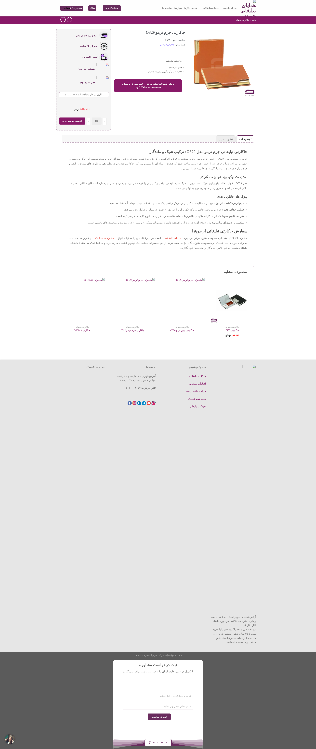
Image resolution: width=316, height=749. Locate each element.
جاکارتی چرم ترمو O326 (182, 330)
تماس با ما (167, 8)
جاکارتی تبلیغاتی (242, 20)
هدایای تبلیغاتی (230, 8)
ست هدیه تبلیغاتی (196, 399)
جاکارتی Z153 (232, 330)
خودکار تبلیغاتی (197, 406)
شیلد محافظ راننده (195, 391)
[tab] (245, 138)
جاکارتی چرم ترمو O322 (132, 330)
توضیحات (245, 139)
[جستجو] (156, 8)
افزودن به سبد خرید (72, 121)
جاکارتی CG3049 (82, 330)
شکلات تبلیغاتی (197, 376)
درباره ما (178, 8)
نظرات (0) (226, 139)
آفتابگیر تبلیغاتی (197, 383)
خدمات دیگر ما (190, 8)
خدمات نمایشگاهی (210, 8)
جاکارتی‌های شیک (104, 238)
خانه (254, 20)
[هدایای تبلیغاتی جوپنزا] (248, 8)
